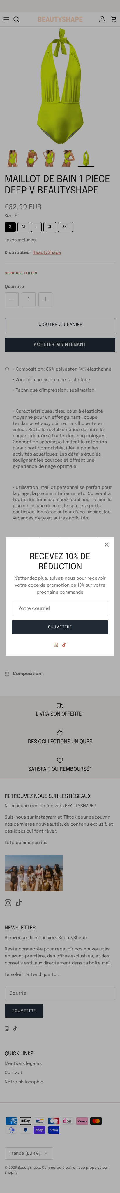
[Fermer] (106, 544)
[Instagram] (56, 645)
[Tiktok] (64, 645)
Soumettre (60, 627)
